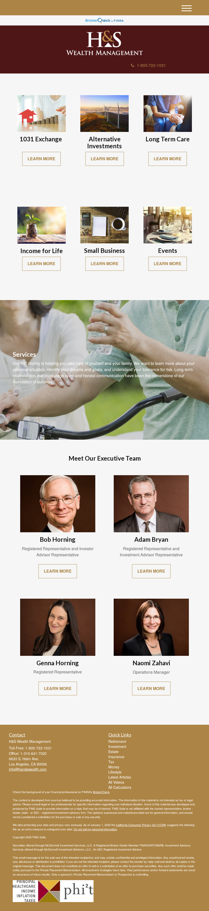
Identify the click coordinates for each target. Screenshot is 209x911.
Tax (111, 761)
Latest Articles (119, 777)
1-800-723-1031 (151, 65)
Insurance (116, 756)
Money (113, 766)
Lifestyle (115, 771)
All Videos (116, 782)
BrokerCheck (101, 792)
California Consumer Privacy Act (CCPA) (141, 825)
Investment (117, 746)
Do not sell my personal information (95, 829)
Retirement (117, 741)
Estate (113, 751)
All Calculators (119, 787)
